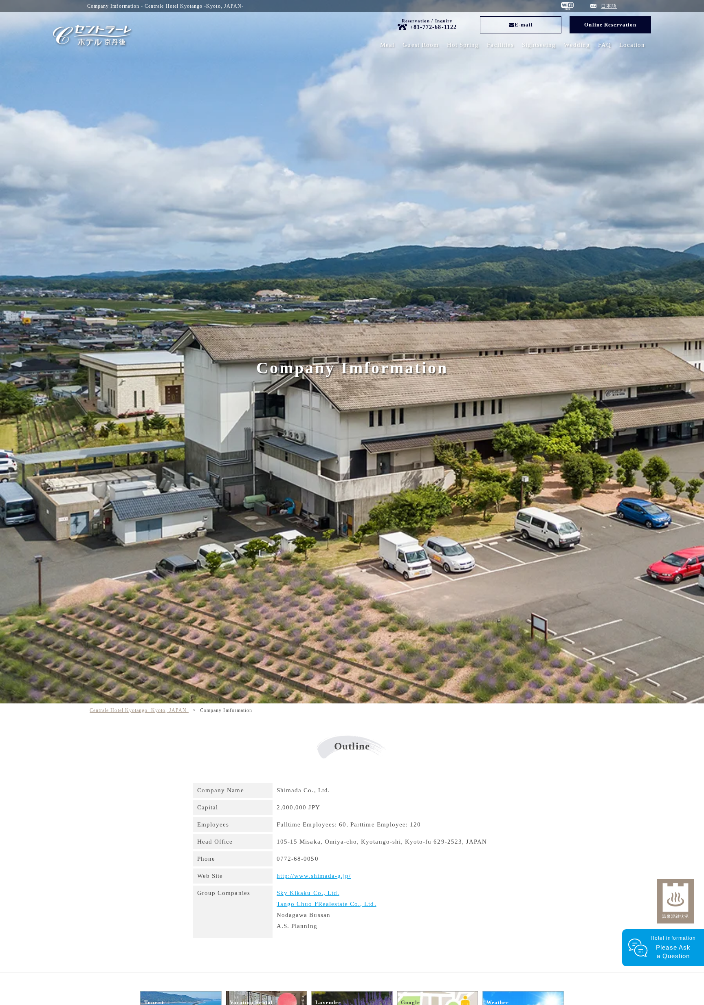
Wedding (577, 45)
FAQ (604, 45)
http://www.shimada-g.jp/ (314, 876)
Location (632, 45)
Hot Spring (463, 45)
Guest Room (421, 45)
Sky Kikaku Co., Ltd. (308, 893)
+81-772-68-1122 (433, 27)
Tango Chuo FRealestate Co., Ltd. (326, 904)
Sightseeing (539, 45)
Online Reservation (610, 25)
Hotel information (673, 947)
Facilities (500, 45)
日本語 (609, 6)
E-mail (524, 25)
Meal (387, 45)
